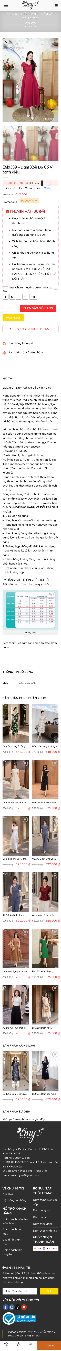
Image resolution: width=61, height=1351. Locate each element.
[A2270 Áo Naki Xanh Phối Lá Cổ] (16, 892)
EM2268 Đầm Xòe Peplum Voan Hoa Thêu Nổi (44, 1027)
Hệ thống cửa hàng (14, 1200)
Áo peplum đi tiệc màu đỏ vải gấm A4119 (45, 915)
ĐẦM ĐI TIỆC (30, 18)
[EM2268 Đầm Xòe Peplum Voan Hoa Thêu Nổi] (45, 1004)
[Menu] (6, 5)
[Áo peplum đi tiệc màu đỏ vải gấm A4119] (45, 892)
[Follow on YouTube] (24, 1307)
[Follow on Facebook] (5, 1307)
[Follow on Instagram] (12, 1307)
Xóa (56, 289)
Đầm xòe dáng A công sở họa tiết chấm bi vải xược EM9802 (45, 746)
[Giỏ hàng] (55, 5)
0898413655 (21, 1157)
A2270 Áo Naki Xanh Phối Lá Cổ (13, 915)
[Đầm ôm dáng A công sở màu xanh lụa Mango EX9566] (16, 723)
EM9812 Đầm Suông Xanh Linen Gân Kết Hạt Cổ (44, 971)
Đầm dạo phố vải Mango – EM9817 (15, 858)
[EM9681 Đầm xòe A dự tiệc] (45, 1070)
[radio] (5, 296)
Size (5, 291)
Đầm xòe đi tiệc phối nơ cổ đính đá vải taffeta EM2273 (14, 802)
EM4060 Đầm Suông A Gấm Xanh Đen (14, 1094)
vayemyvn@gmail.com (25, 1175)
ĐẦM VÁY (47, 14)
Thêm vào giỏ (49, 1345)
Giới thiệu (8, 1194)
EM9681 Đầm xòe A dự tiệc (44, 1094)
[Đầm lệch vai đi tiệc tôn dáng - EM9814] (45, 779)
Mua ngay (13, 317)
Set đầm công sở (27, 643)
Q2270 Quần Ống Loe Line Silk (43, 858)
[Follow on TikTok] (18, 1307)
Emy (21, 187)
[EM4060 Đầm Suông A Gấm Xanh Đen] (16, 1070)
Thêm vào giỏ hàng (38, 308)
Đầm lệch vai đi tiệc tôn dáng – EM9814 (44, 802)
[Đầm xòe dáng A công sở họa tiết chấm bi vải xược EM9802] (45, 723)
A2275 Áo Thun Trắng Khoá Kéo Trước (14, 1027)
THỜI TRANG (29, 14)
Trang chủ (10, 14)
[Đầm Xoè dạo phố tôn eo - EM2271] (16, 948)
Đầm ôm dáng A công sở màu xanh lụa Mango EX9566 (15, 746)
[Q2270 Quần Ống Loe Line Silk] (45, 835)
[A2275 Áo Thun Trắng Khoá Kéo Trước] (16, 1004)
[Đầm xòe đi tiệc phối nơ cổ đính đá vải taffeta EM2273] (16, 779)
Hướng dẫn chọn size (39, 287)
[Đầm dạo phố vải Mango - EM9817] (16, 835)
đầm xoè (44, 643)
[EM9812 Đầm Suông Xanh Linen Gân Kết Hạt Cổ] (45, 948)
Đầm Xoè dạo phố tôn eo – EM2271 (15, 971)
